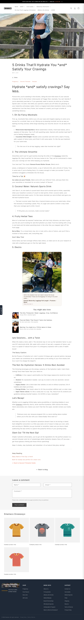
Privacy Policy (68, 610)
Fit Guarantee (47, 592)
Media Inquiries (69, 595)
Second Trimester (25, 81)
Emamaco (58, 156)
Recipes (34, 81)
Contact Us (67, 589)
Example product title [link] (10, 544)
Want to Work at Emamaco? (51, 610)
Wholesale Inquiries (49, 604)
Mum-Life (25, 595)
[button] (22, 6)
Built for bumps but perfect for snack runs (26, 459)
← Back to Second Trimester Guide (24, 463)
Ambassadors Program (49, 607)
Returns (67, 604)
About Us (46, 589)
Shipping (67, 601)
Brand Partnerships (48, 601)
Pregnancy (15, 81)
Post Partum (26, 592)
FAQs (66, 598)
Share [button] (15, 77)
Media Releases (47, 598)
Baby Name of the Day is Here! (22, 456)
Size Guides (67, 592)
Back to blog (43, 469)
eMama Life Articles (48, 595)
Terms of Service (69, 607)
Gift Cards (25, 598)
